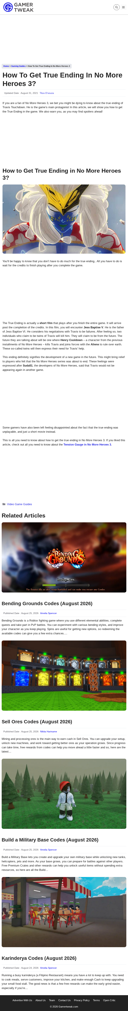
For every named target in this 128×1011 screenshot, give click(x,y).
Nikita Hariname (48, 731)
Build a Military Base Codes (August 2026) (50, 839)
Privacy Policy (82, 1000)
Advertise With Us (22, 1000)
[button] (117, 7)
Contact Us (64, 1000)
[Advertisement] (64, 38)
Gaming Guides (18, 66)
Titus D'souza (47, 93)
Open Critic (109, 1000)
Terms (96, 1000)
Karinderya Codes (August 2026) (39, 958)
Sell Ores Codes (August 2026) (37, 721)
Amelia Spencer (48, 613)
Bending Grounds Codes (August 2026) (47, 603)
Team (52, 1000)
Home (6, 66)
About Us (41, 1000)
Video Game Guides (19, 504)
